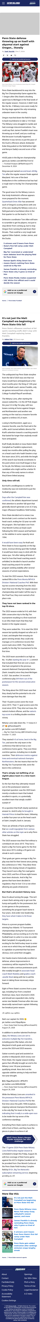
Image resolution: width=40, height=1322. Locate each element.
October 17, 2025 (9, 734)
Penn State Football (15, 300)
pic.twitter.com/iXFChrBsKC (14, 729)
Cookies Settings (9, 1300)
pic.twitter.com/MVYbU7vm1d (20, 161)
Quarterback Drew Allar (12, 202)
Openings (28, 1274)
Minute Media (12, 1306)
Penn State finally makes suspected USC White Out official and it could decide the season (20, 280)
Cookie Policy (7, 1290)
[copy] (15, 55)
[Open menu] (3, 3)
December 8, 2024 (9, 166)
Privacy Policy (7, 1286)
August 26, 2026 (8, 1089)
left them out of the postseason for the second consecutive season (18, 682)
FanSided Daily (8, 1282)
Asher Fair (9, 339)
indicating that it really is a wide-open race (19, 1113)
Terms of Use (30, 1286)
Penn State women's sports (18, 1257)
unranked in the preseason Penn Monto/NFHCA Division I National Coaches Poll (18, 1097)
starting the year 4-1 (21, 660)
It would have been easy (12, 542)
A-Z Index (28, 1294)
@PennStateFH (14, 726)
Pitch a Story (29, 1282)
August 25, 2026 (8, 1028)
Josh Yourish (9, 51)
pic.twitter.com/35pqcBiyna (13, 1022)
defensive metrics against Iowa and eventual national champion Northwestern (19, 758)
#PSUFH (24, 1081)
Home (4, 300)
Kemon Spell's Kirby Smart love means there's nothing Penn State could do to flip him (19, 263)
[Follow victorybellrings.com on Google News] (34, 291)
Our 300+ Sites (30, 1278)
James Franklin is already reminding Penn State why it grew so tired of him (20, 271)
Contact (5, 1278)
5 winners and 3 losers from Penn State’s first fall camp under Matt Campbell (19, 245)
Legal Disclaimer (31, 1290)
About (4, 1274)
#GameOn (15, 1081)
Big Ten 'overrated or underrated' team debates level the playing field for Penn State (20, 254)
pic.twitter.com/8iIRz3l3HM (13, 1084)
